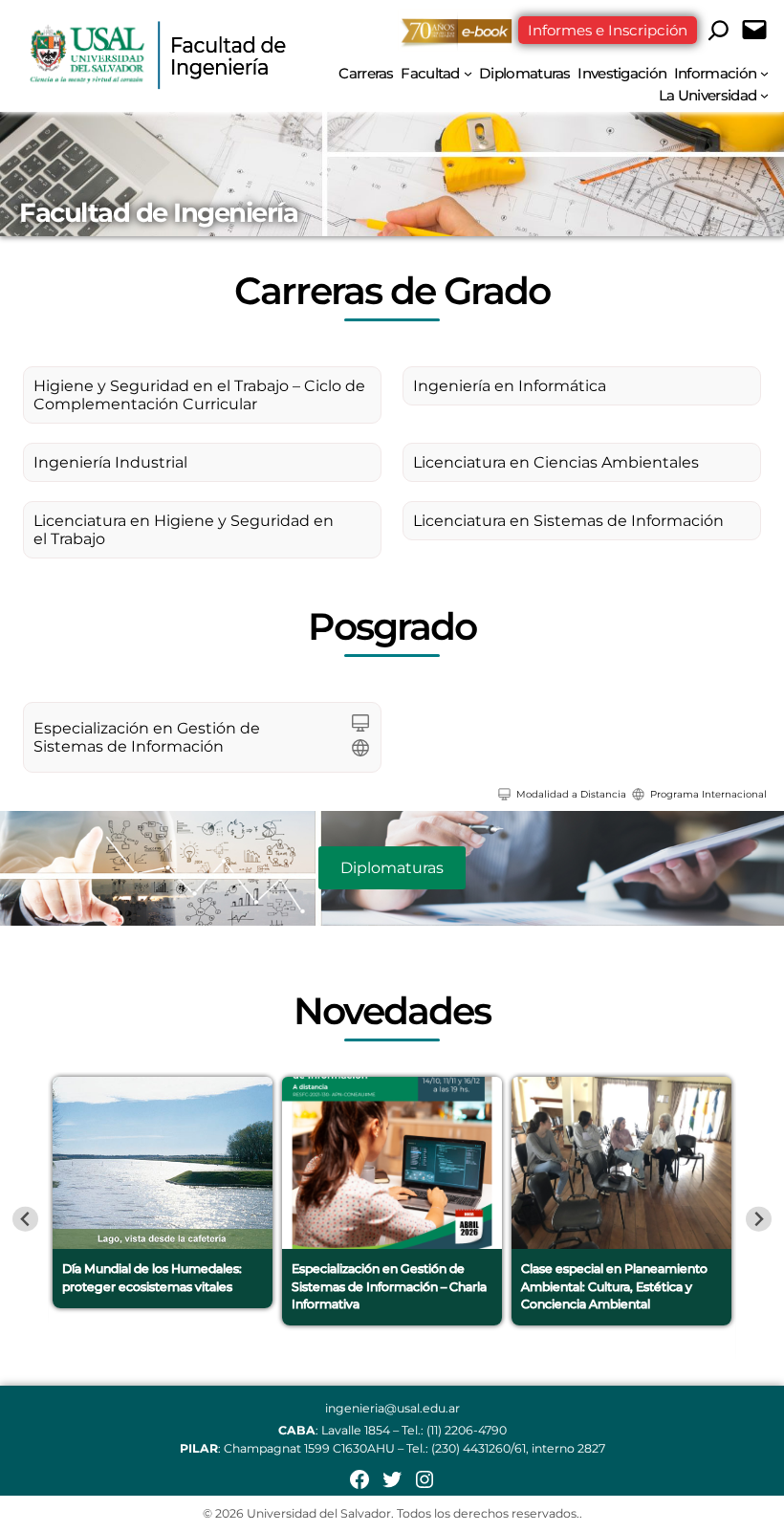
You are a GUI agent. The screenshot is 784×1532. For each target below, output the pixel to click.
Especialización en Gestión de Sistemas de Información (146, 737)
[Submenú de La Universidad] (764, 95)
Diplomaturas (392, 868)
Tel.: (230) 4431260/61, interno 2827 (505, 1448)
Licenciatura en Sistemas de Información (568, 521)
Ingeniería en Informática (509, 386)
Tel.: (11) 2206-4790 (454, 1430)
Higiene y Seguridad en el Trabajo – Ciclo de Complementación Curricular (199, 395)
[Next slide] (759, 1219)
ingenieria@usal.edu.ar (392, 1408)
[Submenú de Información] (764, 73)
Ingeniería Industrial (110, 462)
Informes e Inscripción (607, 30)
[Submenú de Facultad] (468, 73)
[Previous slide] (25, 1219)
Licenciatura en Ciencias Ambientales (556, 462)
